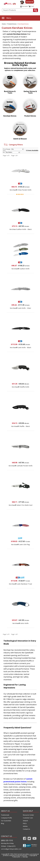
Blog (2, 823)
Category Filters (15, 144)
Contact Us (29, 2)
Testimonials (5, 815)
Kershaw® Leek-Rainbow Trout (20, 584)
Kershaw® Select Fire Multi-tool (20, 505)
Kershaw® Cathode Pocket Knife (20, 466)
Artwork (25, 820)
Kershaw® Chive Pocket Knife (20, 190)
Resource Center (28, 815)
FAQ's (25, 823)
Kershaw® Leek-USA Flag (20, 544)
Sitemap (25, 857)
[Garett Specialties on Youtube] (34, 839)
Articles (25, 826)
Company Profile (6, 818)
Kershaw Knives (23, 24)
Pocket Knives (12, 24)
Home (4, 24)
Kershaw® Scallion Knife (20, 269)
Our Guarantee (6, 820)
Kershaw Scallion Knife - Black (20, 229)
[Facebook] (24, 839)
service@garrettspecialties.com (9, 849)
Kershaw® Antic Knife (20, 623)
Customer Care (28, 818)
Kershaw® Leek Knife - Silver (20, 308)
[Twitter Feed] (29, 839)
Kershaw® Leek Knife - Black (20, 347)
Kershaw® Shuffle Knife (20, 387)
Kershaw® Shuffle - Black (20, 426)
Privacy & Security (21, 855)
